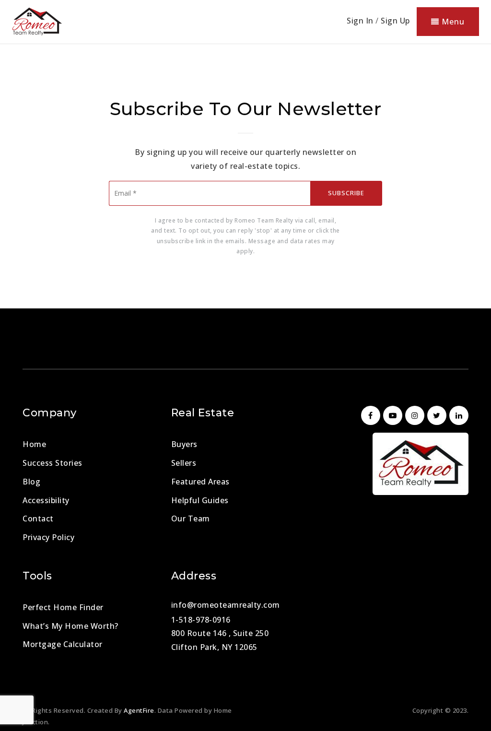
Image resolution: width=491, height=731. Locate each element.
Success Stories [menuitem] (52, 463)
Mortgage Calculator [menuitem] (63, 644)
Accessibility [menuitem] (46, 500)
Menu (452, 21)
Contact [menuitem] (38, 518)
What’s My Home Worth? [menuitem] (70, 626)
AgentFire (139, 710)
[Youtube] (391, 415)
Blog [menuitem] (31, 481)
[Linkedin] (457, 415)
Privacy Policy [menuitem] (48, 537)
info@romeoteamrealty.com (225, 605)
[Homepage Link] (37, 20)
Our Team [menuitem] (190, 518)
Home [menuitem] (34, 444)
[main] (245, 154)
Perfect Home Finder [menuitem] (63, 607)
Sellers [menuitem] (184, 463)
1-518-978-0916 (201, 619)
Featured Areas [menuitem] (200, 481)
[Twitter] (435, 415)
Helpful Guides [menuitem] (200, 500)
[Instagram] (413, 415)
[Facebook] (369, 415)
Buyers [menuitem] (184, 444)
